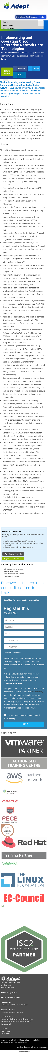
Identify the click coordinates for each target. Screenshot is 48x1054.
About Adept (8, 25)
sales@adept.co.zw (13, 993)
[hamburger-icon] (41, 23)
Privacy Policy (37, 691)
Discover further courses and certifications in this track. (22, 588)
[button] (20, 68)
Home (5, 22)
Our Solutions (8, 29)
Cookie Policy (5, 1034)
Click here (17, 1042)
